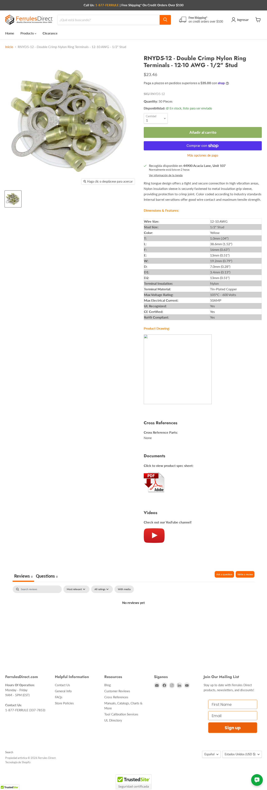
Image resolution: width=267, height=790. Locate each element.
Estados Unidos (240, 754)
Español (209, 754)
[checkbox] (124, 589)
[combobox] (109, 19)
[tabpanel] (133, 616)
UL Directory (113, 720)
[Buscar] (165, 19)
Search (9, 752)
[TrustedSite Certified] (133, 781)
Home (9, 33)
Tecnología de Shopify (18, 762)
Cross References (116, 697)
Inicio (9, 47)
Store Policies (64, 703)
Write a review (245, 574)
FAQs (58, 697)
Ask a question (224, 574)
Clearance (50, 33)
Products (27, 33)
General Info (63, 691)
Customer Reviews (117, 691)
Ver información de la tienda (166, 175)
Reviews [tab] (23, 575)
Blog (107, 685)
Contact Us (62, 685)
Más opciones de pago (202, 155)
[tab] (46, 576)
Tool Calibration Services (121, 714)
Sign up (233, 728)
